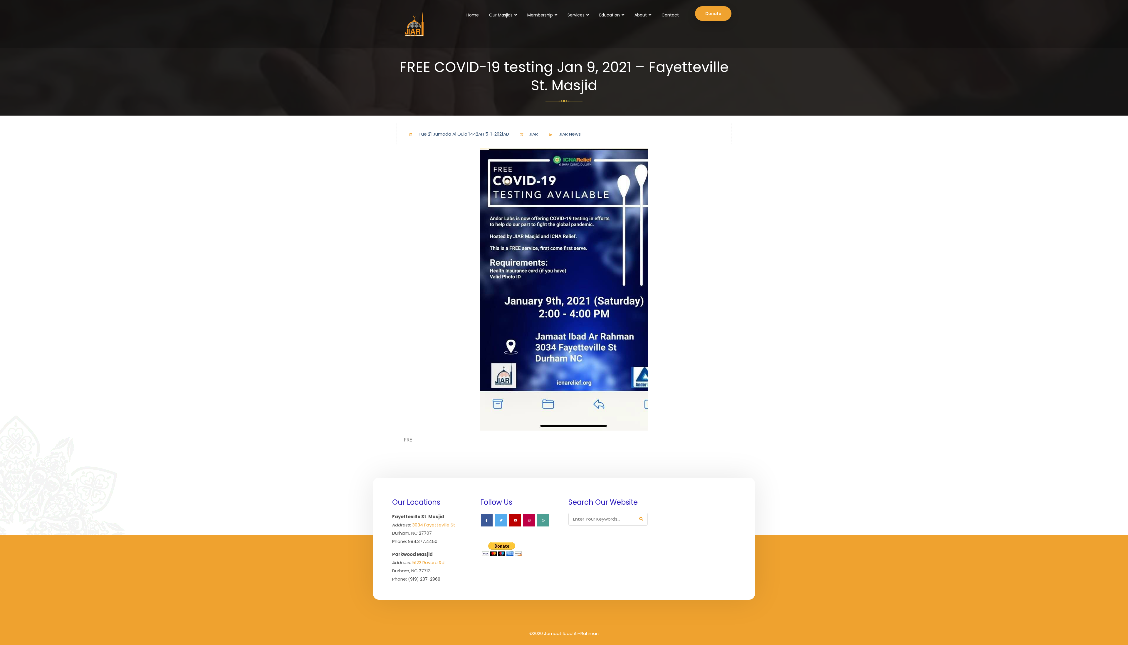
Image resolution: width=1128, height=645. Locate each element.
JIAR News (570, 134)
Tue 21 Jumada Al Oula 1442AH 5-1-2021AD (464, 134)
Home (472, 15)
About (640, 15)
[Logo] (413, 24)
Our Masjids (501, 15)
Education (609, 15)
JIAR (533, 134)
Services (576, 15)
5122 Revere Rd (428, 562)
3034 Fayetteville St (433, 525)
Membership (540, 15)
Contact (670, 15)
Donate (713, 13)
